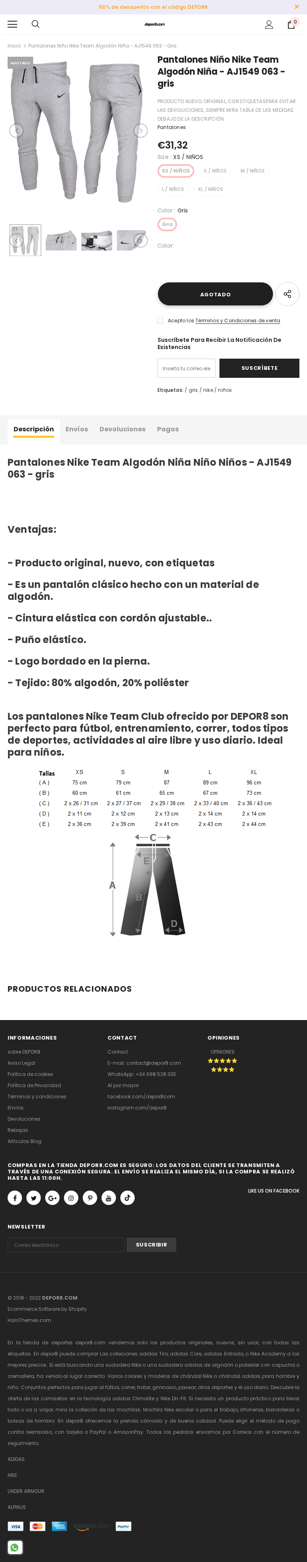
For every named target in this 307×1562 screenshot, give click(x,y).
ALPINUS (17, 1507)
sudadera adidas (180, 1365)
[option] (79, 130)
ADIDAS (16, 1459)
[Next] (141, 130)
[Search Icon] (36, 24)
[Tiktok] (127, 1198)
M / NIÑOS (253, 170)
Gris (167, 224)
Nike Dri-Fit (173, 1398)
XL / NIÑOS (210, 189)
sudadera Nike (123, 1365)
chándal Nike (196, 1376)
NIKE (12, 1475)
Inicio (14, 45)
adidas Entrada (223, 1353)
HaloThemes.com (29, 1320)
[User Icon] (269, 24)
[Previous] (16, 130)
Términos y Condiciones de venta (237, 320)
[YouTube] (109, 1198)
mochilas (128, 1409)
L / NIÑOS (173, 189)
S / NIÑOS (215, 170)
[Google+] (52, 1198)
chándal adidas (239, 1376)
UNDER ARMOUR (26, 1491)
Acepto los (181, 320)
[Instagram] (71, 1198)
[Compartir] (287, 294)
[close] (297, 7)
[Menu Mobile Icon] (12, 24)
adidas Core (185, 1353)
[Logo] (155, 24)
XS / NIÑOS (176, 170)
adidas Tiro (153, 1353)
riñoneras (251, 1409)
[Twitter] (33, 1198)
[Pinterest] (90, 1198)
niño (13, 1387)
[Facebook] (15, 1198)
